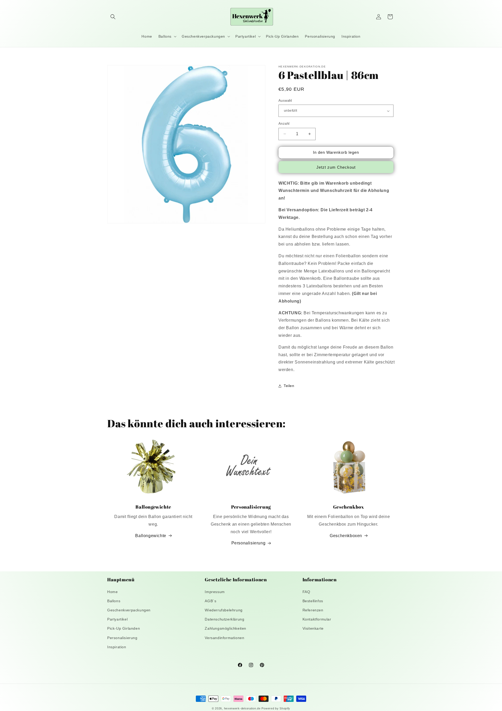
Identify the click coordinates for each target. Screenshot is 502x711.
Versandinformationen (224, 638)
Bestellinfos (313, 601)
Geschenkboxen (346, 535)
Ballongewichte (150, 535)
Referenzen (313, 610)
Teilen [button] (289, 386)
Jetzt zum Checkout (336, 167)
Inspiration (116, 647)
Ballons (113, 601)
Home (112, 592)
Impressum (215, 592)
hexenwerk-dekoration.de (242, 708)
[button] (113, 16)
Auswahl (285, 101)
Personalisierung (248, 543)
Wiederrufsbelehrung (223, 610)
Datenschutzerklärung (224, 619)
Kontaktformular (317, 619)
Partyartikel (117, 619)
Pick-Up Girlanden (123, 628)
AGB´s (210, 601)
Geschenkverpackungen (129, 610)
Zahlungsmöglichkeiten (225, 628)
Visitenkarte (313, 628)
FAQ (306, 592)
